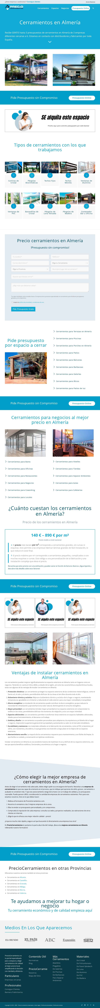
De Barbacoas (58, 975)
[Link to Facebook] (90, 1005)
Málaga (22, 887)
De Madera (81, 978)
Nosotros (33, 973)
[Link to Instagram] (87, 1005)
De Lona (80, 969)
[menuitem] (90, 1)
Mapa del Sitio (35, 976)
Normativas (33, 960)
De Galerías (57, 969)
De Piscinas (57, 972)
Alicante (23, 877)
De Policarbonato (84, 963)
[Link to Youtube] (84, 1005)
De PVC (80, 975)
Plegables (57, 966)
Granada (23, 884)
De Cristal (81, 960)
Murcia (22, 890)
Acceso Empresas (90, 2)
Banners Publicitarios (14, 992)
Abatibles (56, 963)
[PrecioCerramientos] (14, 8)
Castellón (23, 880)
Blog (31, 963)
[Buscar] (93, 8)
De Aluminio (82, 972)
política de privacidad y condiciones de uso (31, 302)
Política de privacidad (46, 1005)
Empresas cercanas (13, 980)
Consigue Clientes (12, 989)
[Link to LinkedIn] (93, 1005)
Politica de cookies (58, 1005)
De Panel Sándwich (84, 966)
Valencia (23, 893)
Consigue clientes (33, 2)
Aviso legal (37, 1005)
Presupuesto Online (81, 98)
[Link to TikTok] (81, 1005)
